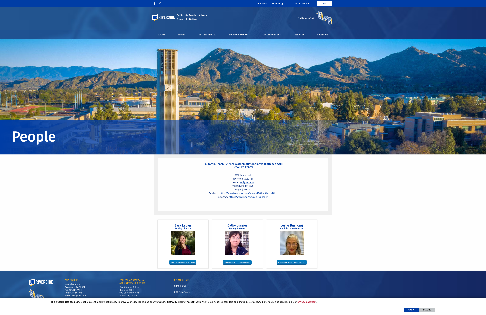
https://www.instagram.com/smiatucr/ (249, 197)
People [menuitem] (182, 34)
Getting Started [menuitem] (207, 34)
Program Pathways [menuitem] (239, 34)
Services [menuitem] (299, 34)
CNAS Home (180, 286)
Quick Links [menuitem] (300, 3)
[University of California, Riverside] (41, 286)
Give (324, 3)
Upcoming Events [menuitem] (272, 34)
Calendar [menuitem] (322, 34)
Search (276, 3)
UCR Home (262, 3)
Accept (411, 310)
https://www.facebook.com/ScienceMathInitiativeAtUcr (249, 193)
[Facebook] (154, 3)
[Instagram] (160, 3)
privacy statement (306, 302)
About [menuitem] (161, 34)
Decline (427, 310)
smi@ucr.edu (247, 182)
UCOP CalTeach (182, 292)
